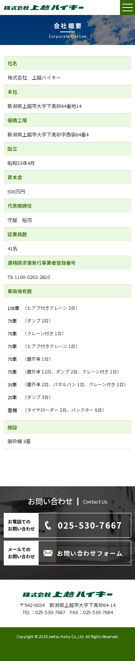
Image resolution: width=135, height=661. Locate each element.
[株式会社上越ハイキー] (44, 8)
